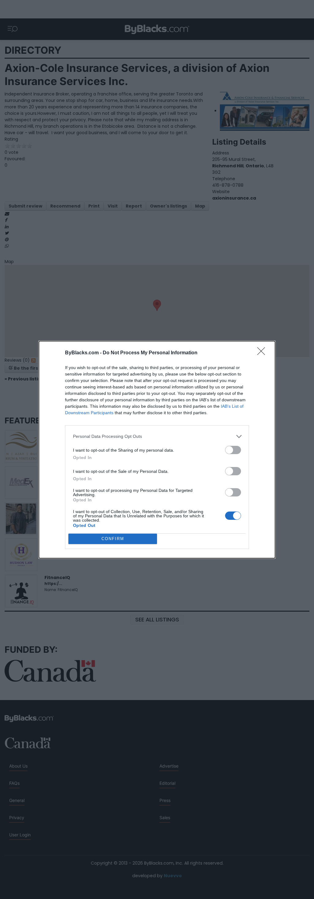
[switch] (233, 450)
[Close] (263, 353)
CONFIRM (112, 538)
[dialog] (157, 449)
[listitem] (157, 436)
